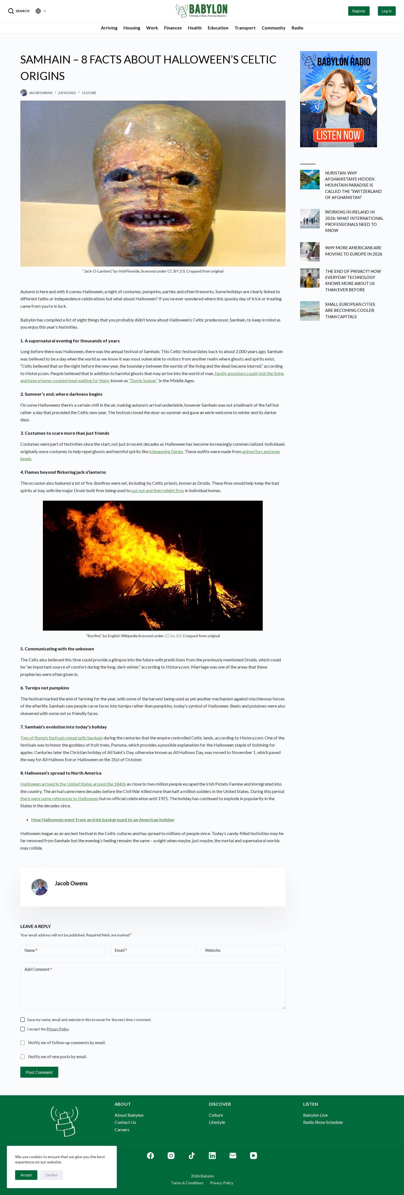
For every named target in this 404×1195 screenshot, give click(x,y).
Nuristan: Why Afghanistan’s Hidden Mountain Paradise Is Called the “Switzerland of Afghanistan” (353, 185)
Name (30, 950)
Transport (245, 27)
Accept (26, 1175)
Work (152, 27)
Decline (51, 1175)
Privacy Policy (58, 1029)
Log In (387, 11)
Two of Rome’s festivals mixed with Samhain (61, 737)
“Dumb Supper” (143, 380)
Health (195, 27)
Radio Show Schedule (323, 1122)
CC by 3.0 (173, 635)
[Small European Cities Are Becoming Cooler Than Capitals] (310, 311)
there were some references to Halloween (59, 798)
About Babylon (129, 1115)
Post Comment (39, 1072)
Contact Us (125, 1122)
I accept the (48, 1029)
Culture (89, 93)
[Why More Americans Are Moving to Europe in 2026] (310, 252)
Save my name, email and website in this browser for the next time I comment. (89, 1019)
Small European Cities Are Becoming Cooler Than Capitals (350, 310)
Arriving (109, 27)
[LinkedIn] (212, 1155)
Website (212, 950)
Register (359, 11)
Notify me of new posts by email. (57, 1056)
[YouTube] (253, 1155)
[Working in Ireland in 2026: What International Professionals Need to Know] (310, 218)
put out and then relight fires (157, 490)
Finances (173, 27)
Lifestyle (217, 1122)
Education (218, 27)
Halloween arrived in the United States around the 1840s (73, 783)
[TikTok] (191, 1155)
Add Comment (38, 969)
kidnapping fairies (166, 451)
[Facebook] (150, 1155)
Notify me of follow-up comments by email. (67, 1042)
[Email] (232, 1155)
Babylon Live (315, 1115)
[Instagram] (171, 1155)
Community (274, 27)
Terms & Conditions (187, 1183)
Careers (122, 1129)
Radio (297, 27)
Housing (131, 27)
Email (121, 950)
